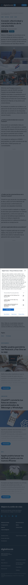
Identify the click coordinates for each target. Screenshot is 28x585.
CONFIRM (8, 309)
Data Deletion (6, 314)
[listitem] (14, 292)
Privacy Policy (21, 314)
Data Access (14, 314)
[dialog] (14, 292)
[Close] (25, 271)
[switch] (23, 295)
